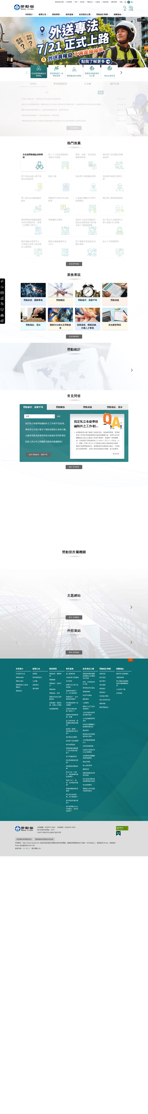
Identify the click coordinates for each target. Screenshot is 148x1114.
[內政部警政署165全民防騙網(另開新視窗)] (61, 642)
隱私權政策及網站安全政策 (44, 839)
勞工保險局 (29, 495)
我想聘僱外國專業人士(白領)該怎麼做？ (72, 751)
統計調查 (102, 685)
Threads (32, 529)
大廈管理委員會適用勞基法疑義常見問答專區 (45, 436)
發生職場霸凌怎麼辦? (72, 761)
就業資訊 (36, 685)
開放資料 (86, 730)
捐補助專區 (86, 691)
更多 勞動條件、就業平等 (38, 454)
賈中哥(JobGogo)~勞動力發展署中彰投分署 (40, 505)
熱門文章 (114, 85)
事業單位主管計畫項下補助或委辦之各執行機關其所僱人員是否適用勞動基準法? (47, 430)
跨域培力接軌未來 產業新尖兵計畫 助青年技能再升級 (41, 100)
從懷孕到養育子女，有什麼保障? (71, 692)
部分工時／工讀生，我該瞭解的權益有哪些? (72, 774)
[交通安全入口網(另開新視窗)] (36, 642)
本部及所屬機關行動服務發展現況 (89, 725)
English (98, 2)
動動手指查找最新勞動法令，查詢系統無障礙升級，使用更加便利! (45, 111)
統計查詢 (102, 677)
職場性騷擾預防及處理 (72, 790)
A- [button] (125, 2)
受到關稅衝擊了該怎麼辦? (72, 704)
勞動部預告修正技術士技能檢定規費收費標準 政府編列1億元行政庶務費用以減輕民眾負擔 (54, 122)
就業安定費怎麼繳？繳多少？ (71, 710)
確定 (100, 94)
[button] (26, 72)
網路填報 (102, 703)
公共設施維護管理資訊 (89, 720)
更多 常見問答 (74, 467)
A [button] (128, 2)
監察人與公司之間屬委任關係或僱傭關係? (43, 442)
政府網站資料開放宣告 (24, 839)
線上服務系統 (70, 674)
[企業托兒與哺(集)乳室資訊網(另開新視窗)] (61, 607)
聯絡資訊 (19, 691)
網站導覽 (114, 2)
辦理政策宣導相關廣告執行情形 (89, 735)
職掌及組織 (19, 677)
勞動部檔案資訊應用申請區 (89, 774)
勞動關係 (60, 407)
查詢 (125, 10)
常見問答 (69, 2)
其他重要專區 (53, 709)
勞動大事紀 (19, 681)
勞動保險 (87, 407)
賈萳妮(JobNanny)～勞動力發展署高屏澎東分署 (42, 512)
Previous (16, 370)
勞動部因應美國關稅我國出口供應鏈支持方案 (89, 676)
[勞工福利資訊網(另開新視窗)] (36, 607)
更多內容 (116, 454)
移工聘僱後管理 (71, 756)
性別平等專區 (87, 695)
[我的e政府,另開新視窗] (118, 833)
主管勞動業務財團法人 (89, 741)
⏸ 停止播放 (142, 20)
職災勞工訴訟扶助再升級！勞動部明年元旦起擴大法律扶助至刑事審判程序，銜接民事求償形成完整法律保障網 (61, 106)
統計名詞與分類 (104, 700)
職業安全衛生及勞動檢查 (55, 698)
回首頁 (82, 2)
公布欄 (87, 85)
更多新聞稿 (74, 129)
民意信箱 (105, 2)
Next (131, 370)
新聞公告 (42, 14)
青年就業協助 (70, 744)
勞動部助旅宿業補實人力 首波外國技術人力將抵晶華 (40, 117)
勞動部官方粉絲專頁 (32, 492)
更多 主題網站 (74, 617)
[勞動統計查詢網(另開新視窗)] (112, 607)
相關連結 (117, 14)
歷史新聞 (36, 688)
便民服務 (69, 14)
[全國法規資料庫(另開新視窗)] (112, 642)
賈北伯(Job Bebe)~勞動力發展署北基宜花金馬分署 (43, 509)
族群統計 (102, 692)
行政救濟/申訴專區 (72, 677)
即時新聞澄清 (60, 85)
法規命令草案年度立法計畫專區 (89, 751)
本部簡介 (29, 14)
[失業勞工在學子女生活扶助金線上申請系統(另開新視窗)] (87, 607)
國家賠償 (86, 769)
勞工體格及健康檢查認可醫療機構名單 (122, 683)
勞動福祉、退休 (115, 407)
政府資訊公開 (59, 2)
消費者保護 (120, 677)
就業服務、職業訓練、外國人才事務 (55, 704)
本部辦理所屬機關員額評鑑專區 (89, 757)
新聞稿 (33, 85)
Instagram (33, 523)
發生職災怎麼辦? (71, 737)
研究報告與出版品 (89, 688)
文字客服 (131, 10)
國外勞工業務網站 (122, 674)
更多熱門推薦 (74, 264)
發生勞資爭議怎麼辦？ (72, 802)
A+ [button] (132, 2)
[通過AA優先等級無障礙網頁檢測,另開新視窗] (122, 828)
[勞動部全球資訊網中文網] (24, 7)
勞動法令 (90, 2)
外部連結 (119, 693)
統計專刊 (102, 681)
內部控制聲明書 (88, 746)
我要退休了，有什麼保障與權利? (72, 698)
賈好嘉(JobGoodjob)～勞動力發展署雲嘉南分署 (42, 502)
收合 (130, 660)
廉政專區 (86, 699)
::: (14, 1)
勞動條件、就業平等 (33, 407)
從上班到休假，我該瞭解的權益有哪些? (72, 723)
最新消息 (102, 674)
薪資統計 (102, 688)
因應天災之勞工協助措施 (72, 686)
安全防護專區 (87, 785)
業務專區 (56, 14)
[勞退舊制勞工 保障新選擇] (74, 42)
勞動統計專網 (102, 14)
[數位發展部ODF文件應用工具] (87, 642)
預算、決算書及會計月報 (89, 683)
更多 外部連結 (74, 652)
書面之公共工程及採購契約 (89, 707)
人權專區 (86, 703)
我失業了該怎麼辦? (72, 741)
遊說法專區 (86, 762)
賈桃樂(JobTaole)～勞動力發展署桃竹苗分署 (40, 515)
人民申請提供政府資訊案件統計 (89, 714)
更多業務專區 (74, 336)
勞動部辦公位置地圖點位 (22, 686)
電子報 (32, 541)
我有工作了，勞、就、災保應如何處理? (72, 783)
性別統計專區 (104, 696)
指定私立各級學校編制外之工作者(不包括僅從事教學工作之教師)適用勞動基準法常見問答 (47, 423)
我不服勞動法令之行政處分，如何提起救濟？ (72, 809)
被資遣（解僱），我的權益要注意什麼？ (72, 731)
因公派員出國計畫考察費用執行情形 (89, 780)
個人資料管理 (87, 765)
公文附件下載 (120, 689)
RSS (76, 2)
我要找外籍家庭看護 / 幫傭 (72, 716)
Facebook (33, 487)
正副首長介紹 (20, 674)
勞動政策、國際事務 (55, 675)
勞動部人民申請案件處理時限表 (89, 790)
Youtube (33, 535)
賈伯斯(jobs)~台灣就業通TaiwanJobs (38, 499)
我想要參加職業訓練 (72, 767)
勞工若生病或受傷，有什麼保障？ (72, 796)
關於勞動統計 (104, 707)
